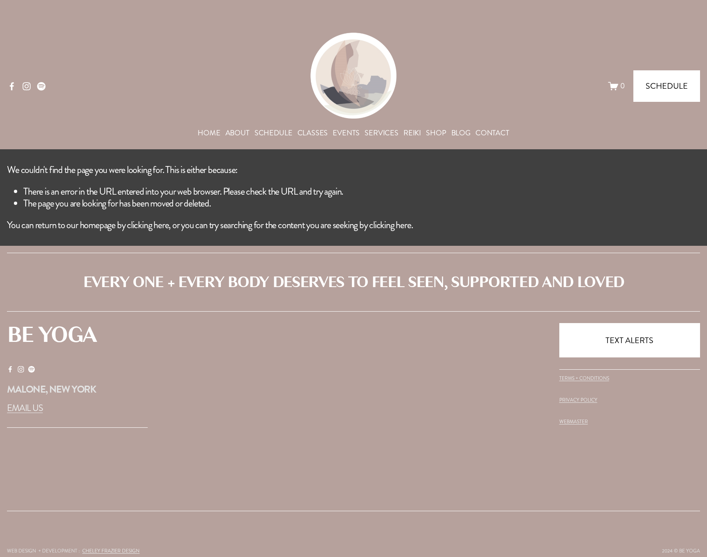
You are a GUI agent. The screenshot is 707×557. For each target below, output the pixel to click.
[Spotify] (41, 86)
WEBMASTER (573, 422)
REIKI (412, 133)
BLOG (461, 133)
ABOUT (237, 133)
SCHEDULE (273, 133)
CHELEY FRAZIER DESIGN (111, 551)
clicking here (148, 225)
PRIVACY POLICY (578, 400)
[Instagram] (27, 86)
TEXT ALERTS (629, 340)
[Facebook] (12, 86)
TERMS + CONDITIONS (584, 378)
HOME (209, 133)
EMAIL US (25, 408)
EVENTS (346, 133)
